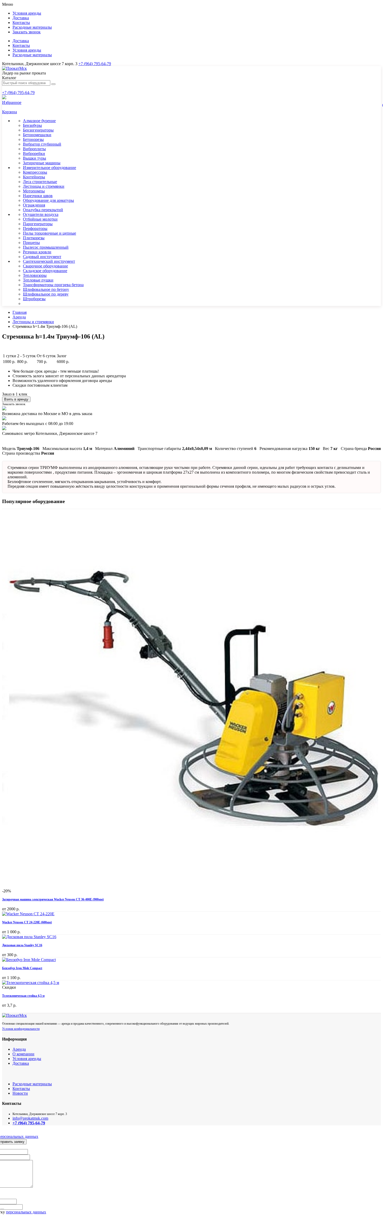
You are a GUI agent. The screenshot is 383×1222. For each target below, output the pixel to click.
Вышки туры (34, 158)
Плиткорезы (34, 238)
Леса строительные (40, 181)
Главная (20, 312)
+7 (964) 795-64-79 (94, 63)
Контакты (21, 22)
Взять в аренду (16, 399)
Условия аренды (27, 13)
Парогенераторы (38, 224)
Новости (20, 1093)
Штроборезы (34, 299)
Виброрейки (34, 153)
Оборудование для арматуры (48, 200)
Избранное (11, 102)
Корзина (9, 112)
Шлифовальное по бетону (46, 289)
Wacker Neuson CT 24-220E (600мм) (27, 922)
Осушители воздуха (40, 214)
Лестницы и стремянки (43, 186)
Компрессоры (35, 172)
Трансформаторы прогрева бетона (53, 285)
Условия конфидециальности (21, 1029)
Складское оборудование (45, 270)
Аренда (19, 317)
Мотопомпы (34, 191)
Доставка (21, 18)
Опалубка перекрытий (43, 210)
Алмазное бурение (39, 120)
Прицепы (31, 242)
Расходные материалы (32, 27)
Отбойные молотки (40, 219)
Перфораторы (35, 228)
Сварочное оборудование (45, 266)
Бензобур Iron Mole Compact (22, 968)
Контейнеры (34, 177)
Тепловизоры (35, 275)
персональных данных (26, 1212)
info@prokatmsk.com (30, 1118)
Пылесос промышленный (46, 247)
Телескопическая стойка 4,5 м (23, 996)
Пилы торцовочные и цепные (49, 233)
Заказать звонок (27, 32)
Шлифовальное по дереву (46, 294)
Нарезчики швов (38, 195)
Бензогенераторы (38, 130)
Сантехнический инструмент (49, 261)
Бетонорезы (33, 139)
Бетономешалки (37, 135)
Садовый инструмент (42, 256)
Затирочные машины (41, 163)
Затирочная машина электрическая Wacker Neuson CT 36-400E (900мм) (53, 899)
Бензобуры (32, 125)
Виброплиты (34, 149)
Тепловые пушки (38, 280)
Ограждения (34, 205)
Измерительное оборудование (49, 167)
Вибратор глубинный (42, 144)
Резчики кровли (37, 252)
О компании (23, 1054)
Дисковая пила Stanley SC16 (22, 945)
